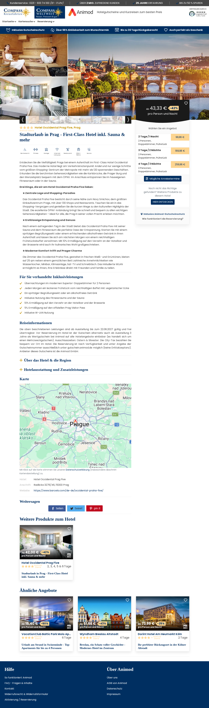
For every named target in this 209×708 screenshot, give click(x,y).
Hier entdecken (163, 202)
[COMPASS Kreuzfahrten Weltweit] (49, 12)
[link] (25, 30)
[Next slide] (128, 120)
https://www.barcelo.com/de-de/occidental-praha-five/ (68, 490)
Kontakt (9, 688)
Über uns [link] (112, 677)
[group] (33, 120)
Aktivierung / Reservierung (20, 699)
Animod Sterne (38, 566)
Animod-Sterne (27, 130)
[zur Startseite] (80, 12)
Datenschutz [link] (114, 688)
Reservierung (44, 21)
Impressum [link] (113, 694)
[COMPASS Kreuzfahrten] (17, 12)
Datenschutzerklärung (52, 425)
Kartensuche (26, 21)
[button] (186, 103)
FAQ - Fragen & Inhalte (18, 683)
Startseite (8, 21)
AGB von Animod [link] (117, 683)
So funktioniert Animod (18, 677)
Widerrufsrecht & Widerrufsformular (26, 694)
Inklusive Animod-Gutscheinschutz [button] (164, 214)
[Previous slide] (23, 120)
